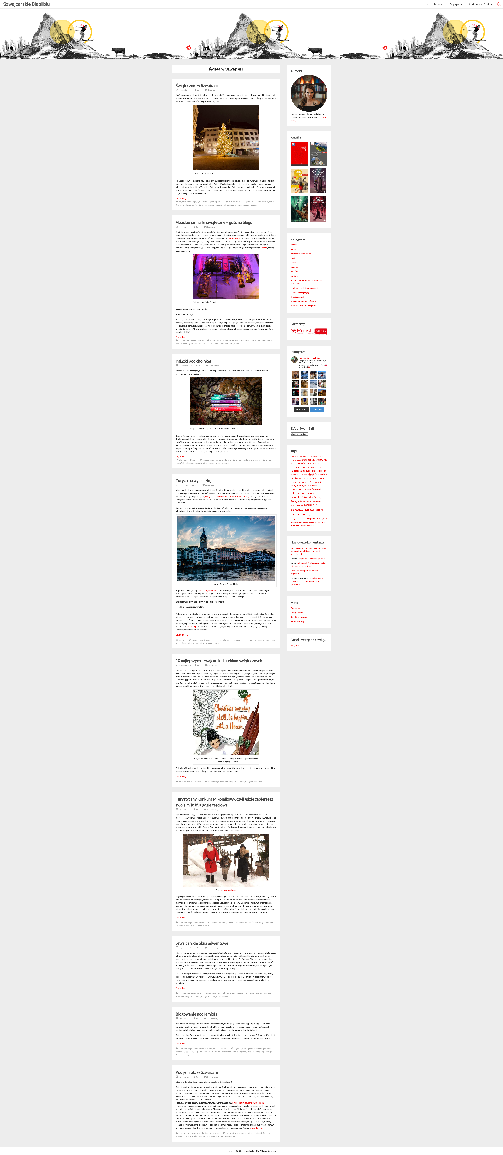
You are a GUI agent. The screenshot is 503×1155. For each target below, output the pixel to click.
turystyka (321, 518)
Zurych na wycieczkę (193, 480)
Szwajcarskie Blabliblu (26, 4)
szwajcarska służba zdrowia (316, 515)
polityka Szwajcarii (307, 485)
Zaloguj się (295, 608)
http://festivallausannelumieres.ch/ (248, 1102)
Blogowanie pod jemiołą (196, 1014)
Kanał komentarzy (299, 617)
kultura (294, 262)
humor (294, 249)
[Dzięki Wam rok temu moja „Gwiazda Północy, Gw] (295, 392)
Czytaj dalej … (182, 198)
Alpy (296, 457)
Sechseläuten (181, 643)
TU (241, 830)
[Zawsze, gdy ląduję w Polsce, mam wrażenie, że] (313, 401)
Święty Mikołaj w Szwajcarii (262, 922)
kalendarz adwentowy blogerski (233, 1051)
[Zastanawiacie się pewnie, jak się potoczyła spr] (304, 384)
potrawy (265, 202)
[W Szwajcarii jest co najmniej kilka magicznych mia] (304, 392)
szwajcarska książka (221, 463)
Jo (198, 90)
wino (312, 522)
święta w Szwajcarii (199, 205)
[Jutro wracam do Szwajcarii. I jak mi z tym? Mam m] (295, 401)
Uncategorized (297, 296)
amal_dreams (297, 547)
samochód (302, 505)
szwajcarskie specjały (300, 292)
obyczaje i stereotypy (187, 202)
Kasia (293, 570)
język (293, 258)
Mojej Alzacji (234, 238)
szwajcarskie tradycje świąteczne (245, 205)
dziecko (320, 467)
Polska (318, 486)
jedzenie (257, 202)
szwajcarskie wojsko (298, 519)
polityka (294, 276)
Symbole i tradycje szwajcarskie (209, 202)
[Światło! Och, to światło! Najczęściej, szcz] (304, 375)
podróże (200, 340)
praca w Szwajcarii (312, 489)
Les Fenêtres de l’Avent (235, 993)
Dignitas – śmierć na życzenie (312, 558)
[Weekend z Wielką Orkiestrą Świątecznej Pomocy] (295, 384)
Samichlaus (222, 922)
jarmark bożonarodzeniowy (227, 340)
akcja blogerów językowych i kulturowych (250, 1048)
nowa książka (247, 460)
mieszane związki (318, 478)
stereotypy (311, 504)
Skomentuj (211, 90)
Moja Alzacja (267, 340)
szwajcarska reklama (253, 781)
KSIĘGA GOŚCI (297, 645)
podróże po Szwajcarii (309, 482)
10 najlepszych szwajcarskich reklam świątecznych (219, 660)
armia (307, 456)
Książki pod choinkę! (193, 361)
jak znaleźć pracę (297, 474)
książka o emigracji (217, 460)
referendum (298, 493)
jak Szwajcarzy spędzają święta (241, 202)
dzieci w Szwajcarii (311, 467)
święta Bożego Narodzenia (201, 343)
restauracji (191, 626)
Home (425, 4)
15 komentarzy (212, 1018)
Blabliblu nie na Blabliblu (480, 4)
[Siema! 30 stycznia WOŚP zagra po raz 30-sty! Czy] (322, 384)
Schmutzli (231, 922)
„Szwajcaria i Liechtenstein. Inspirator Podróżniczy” (227, 496)
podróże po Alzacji (183, 343)
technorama (208, 643)
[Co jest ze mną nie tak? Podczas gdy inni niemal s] (313, 384)
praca (301, 489)
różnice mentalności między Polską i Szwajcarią (306, 497)
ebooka (264, 247)
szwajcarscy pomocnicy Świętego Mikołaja (192, 925)
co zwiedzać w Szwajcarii (202, 640)
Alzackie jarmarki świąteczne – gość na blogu (214, 222)
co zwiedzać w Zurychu (221, 640)
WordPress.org (297, 621)
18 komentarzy (212, 809)
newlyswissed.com (228, 890)
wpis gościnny (234, 343)
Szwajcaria (299, 509)
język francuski (316, 474)
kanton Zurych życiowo (208, 590)
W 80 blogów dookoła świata (216, 1048)
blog (311, 457)
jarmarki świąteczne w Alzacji (250, 340)
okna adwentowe (252, 993)
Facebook (439, 4)
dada (233, 640)
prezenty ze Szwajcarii (262, 460)
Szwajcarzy (310, 519)
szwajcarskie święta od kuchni (219, 205)
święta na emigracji (254, 1133)
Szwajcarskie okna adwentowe (202, 943)
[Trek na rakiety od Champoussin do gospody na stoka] (322, 375)
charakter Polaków (296, 460)
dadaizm (239, 640)
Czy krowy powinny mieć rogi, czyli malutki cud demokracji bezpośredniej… (308, 550)
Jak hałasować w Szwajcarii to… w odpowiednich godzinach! (307, 581)
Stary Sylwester (253, 1051)
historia (294, 244)
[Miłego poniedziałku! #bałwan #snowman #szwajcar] (313, 375)
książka (206, 460)
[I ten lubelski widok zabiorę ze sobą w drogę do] (322, 392)
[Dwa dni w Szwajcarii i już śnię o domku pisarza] (313, 392)
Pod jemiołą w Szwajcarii (197, 1072)
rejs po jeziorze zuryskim (264, 640)
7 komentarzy (214, 366)
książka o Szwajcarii (233, 460)
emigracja (295, 470)
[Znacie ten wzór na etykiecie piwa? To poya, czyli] (295, 375)
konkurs (214, 922)
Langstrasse (249, 640)
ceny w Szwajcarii (318, 457)
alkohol (293, 457)
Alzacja (213, 340)
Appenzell (189, 1051)
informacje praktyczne (188, 460)
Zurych (216, 643)
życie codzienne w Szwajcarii (190, 781)
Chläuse (217, 1051)
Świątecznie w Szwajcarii (197, 85)
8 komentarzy (212, 665)
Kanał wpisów (297, 612)
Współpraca (456, 4)
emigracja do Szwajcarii (309, 471)
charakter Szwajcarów (312, 459)
